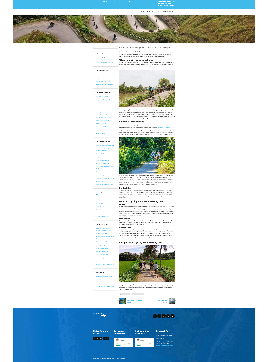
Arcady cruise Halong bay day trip (104, 74)
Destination (142, 51)
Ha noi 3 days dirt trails (102, 248)
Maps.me (167, 127)
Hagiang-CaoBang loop (102, 153)
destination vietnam (125, 294)
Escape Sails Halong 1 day (102, 78)
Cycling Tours (99, 200)
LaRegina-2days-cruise (102, 96)
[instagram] (164, 316)
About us (150, 11)
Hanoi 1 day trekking (101, 123)
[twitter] (159, 316)
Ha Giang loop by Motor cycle (103, 245)
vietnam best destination (138, 294)
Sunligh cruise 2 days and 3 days (104, 100)
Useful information (167, 11)
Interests (98, 197)
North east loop (100, 171)
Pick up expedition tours (102, 213)
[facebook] (155, 316)
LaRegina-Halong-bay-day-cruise (104, 84)
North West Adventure (102, 261)
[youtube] (168, 316)
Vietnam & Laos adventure (103, 283)
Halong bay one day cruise (103, 81)
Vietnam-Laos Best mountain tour (105, 286)
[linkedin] (172, 316)
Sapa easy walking (101, 181)
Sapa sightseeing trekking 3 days (104, 184)
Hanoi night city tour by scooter (104, 130)
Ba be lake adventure (101, 233)
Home (142, 11)
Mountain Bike (99, 203)
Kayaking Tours (100, 206)
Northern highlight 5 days (102, 175)
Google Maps (160, 127)
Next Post (162, 299)
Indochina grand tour (101, 279)
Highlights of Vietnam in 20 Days (104, 276)
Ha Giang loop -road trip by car (104, 241)
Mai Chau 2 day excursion (102, 160)
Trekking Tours (99, 209)
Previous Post (134, 300)
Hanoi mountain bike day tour (103, 127)
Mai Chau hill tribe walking (102, 163)
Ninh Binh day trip (100, 133)
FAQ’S (157, 11)
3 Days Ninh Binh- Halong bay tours (105, 145)
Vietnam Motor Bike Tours (102, 216)
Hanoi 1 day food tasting (102, 120)
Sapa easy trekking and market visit (105, 178)
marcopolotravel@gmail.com (166, 5)
